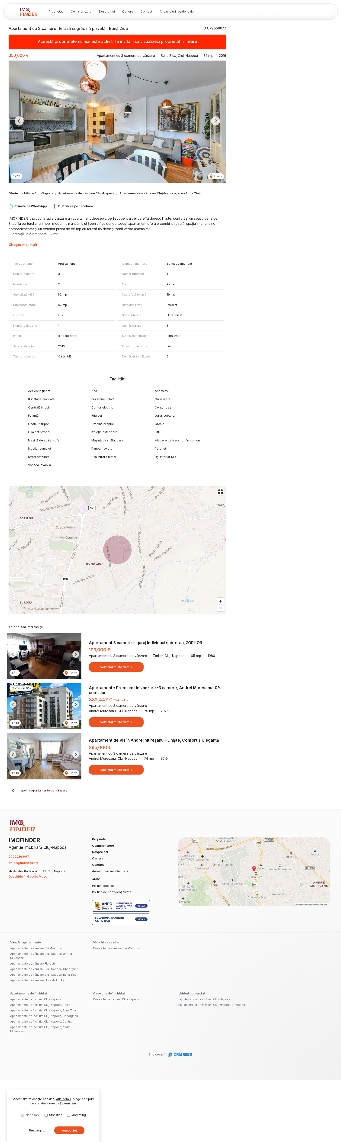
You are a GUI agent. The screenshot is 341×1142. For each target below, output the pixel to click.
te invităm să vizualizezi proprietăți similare (156, 41)
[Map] (117, 550)
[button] (19, 120)
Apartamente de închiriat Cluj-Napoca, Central (41, 1021)
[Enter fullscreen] (220, 491)
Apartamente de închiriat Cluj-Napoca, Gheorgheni (44, 1016)
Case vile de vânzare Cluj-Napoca (116, 948)
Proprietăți (56, 11)
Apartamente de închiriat (28, 993)
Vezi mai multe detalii (116, 667)
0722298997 (19, 856)
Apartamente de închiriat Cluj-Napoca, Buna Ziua (43, 1010)
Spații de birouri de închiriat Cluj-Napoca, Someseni (211, 1005)
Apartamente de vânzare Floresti (32, 963)
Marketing (78, 1115)
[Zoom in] (220, 601)
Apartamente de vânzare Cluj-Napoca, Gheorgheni (44, 969)
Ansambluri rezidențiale (177, 11)
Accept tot (69, 1130)
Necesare (33, 1115)
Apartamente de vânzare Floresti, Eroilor (37, 980)
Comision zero (81, 11)
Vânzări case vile (106, 942)
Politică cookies (103, 886)
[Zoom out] (220, 608)
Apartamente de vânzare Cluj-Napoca (86, 193)
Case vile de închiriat (109, 993)
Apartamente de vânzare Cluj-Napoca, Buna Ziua (43, 974)
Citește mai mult (23, 244)
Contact (146, 11)
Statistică (55, 1115)
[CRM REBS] (179, 1054)
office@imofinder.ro (24, 863)
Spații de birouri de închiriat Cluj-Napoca (203, 999)
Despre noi (107, 11)
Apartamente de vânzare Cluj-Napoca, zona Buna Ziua (160, 193)
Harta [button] (217, 176)
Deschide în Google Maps (28, 876)
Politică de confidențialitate (111, 892)
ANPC (96, 879)
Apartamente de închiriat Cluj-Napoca (35, 999)
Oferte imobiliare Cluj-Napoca (31, 193)
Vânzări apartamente (25, 942)
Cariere (127, 11)
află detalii (63, 1099)
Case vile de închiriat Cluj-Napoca (116, 999)
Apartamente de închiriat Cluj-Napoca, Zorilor (40, 1005)
